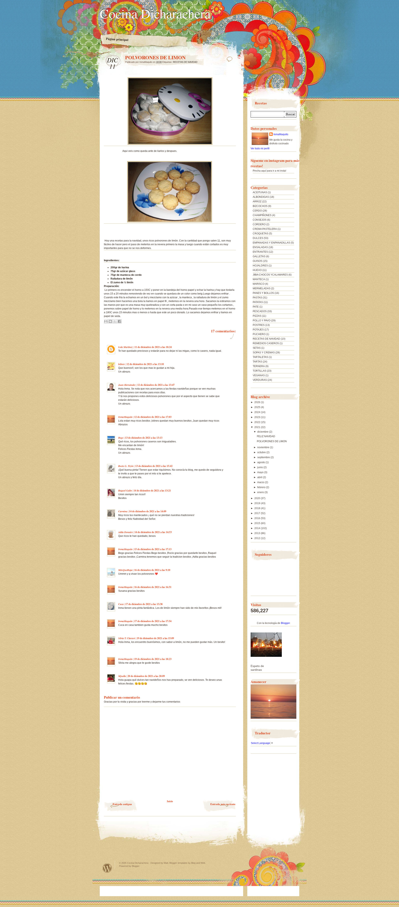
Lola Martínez (125, 347)
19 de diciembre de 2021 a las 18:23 (152, 659)
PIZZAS (257, 315)
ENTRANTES (260, 251)
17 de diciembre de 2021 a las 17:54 (152, 621)
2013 (257, 533)
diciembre (263, 431)
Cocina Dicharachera (155, 13)
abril (260, 477)
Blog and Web (198, 863)
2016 (257, 518)
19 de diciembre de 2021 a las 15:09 (155, 638)
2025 (257, 407)
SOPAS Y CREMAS (264, 352)
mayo (260, 472)
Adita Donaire (125, 532)
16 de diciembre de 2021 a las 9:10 (152, 570)
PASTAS (257, 297)
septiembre (264, 457)
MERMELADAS (261, 288)
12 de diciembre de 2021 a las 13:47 (156, 385)
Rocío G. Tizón (126, 466)
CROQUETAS (260, 233)
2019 (257, 503)
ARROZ (257, 201)
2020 (257, 498)
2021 (257, 427)
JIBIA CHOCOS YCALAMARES (270, 274)
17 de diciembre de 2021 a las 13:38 (144, 604)
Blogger (285, 623)
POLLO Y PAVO (261, 320)
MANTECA (259, 279)
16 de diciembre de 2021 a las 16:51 (152, 587)
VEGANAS (259, 375)
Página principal (117, 39)
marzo (261, 482)
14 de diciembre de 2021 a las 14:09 (147, 511)
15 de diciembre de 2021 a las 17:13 (152, 549)
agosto (261, 462)
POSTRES (259, 325)
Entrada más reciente (222, 804)
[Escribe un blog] (110, 321)
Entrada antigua (122, 804)
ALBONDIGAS (261, 197)
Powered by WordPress (107, 868)
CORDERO (259, 224)
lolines (121, 364)
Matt (166, 863)
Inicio (170, 801)
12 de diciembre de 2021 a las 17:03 (152, 417)
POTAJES (258, 329)
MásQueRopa (125, 570)
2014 (257, 528)
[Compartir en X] (115, 321)
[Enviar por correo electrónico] (106, 321)
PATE (256, 306)
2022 (257, 422)
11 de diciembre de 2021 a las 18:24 (153, 347)
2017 (257, 513)
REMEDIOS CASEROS (266, 343)
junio (260, 467)
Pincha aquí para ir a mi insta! (269, 170)
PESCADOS (260, 311)
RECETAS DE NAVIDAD (185, 62)
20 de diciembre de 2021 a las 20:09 (146, 676)
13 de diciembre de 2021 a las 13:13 (143, 437)
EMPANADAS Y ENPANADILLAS (271, 242)
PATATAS (258, 302)
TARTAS (257, 361)
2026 (257, 402)
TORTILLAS (259, 370)
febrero (261, 487)
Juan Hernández (127, 385)
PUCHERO (259, 334)
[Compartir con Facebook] (119, 321)
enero (261, 492)
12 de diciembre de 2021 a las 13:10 (145, 364)
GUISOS (257, 261)
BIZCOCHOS (260, 206)
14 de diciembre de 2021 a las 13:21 (152, 490)
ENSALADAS (260, 247)
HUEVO (257, 270)
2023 (257, 417)
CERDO (257, 210)
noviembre (263, 447)
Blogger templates (178, 863)
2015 (257, 523)
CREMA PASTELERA (265, 229)
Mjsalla (122, 676)
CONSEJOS (259, 219)
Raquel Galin (125, 490)
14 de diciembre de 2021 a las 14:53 (153, 532)
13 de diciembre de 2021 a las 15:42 (153, 466)
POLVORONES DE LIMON (272, 441)
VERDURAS (260, 380)
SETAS (257, 347)
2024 (257, 412)
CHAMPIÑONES (262, 215)
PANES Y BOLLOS (263, 293)
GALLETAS (259, 256)
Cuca (121, 604)
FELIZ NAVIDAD (266, 436)
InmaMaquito (125, 417)
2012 (257, 538)
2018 (257, 508)
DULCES (258, 238)
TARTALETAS (260, 357)
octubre (261, 452)
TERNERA (259, 366)
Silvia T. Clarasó (126, 638)
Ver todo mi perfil (260, 148)
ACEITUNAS (260, 192)
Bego (120, 437)
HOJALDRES (260, 265)
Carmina (122, 511)
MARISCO (258, 283)
